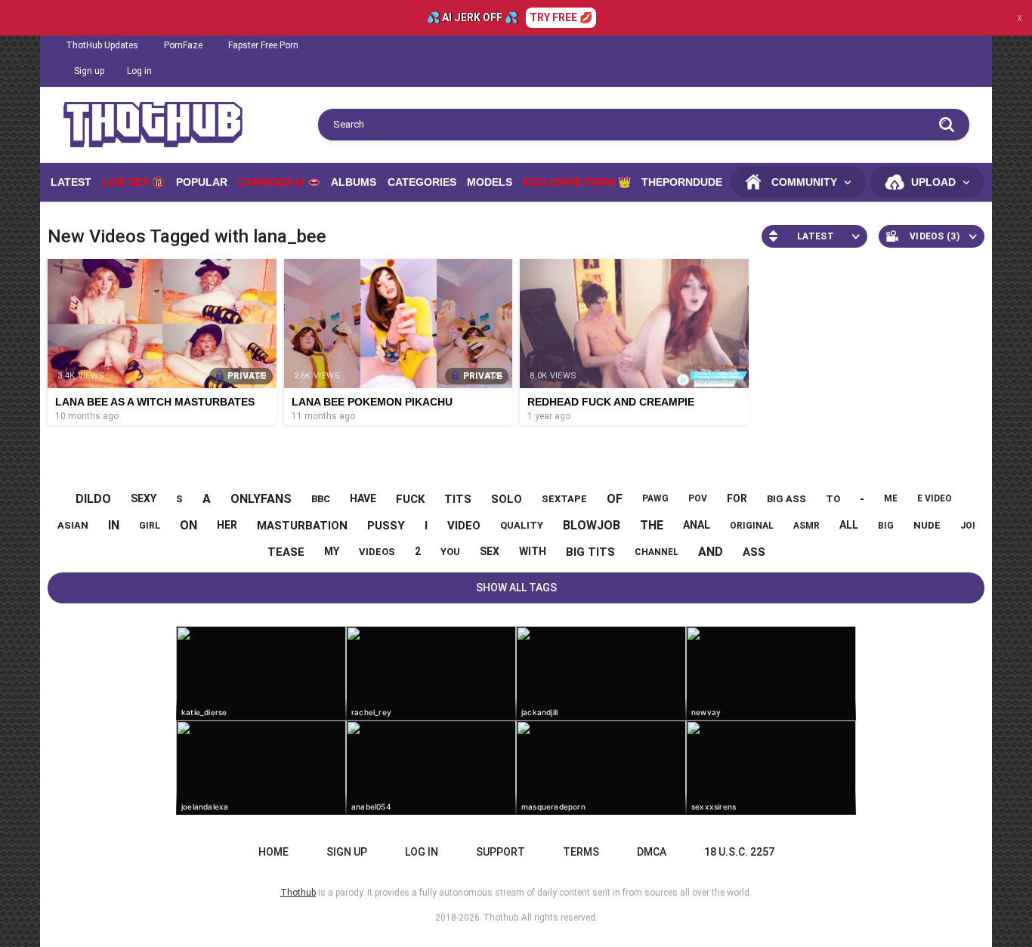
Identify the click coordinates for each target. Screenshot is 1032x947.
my (331, 551)
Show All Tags (516, 587)
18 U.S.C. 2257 (739, 852)
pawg (655, 498)
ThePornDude (681, 182)
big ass (786, 498)
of (615, 499)
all (848, 525)
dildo (93, 499)
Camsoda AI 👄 (279, 182)
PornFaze (183, 45)
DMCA (651, 852)
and (710, 551)
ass (754, 552)
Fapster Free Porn (263, 45)
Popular (201, 182)
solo (506, 499)
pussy (386, 525)
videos (377, 551)
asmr (806, 525)
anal (696, 525)
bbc (320, 498)
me (891, 498)
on (188, 525)
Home (273, 852)
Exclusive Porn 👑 (577, 182)
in (113, 525)
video (463, 525)
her (227, 525)
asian (72, 525)
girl (149, 525)
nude (927, 525)
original (752, 525)
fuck (410, 499)
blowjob (591, 525)
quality (521, 525)
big (886, 525)
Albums (353, 182)
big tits (590, 552)
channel (656, 552)
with (532, 551)
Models (489, 182)
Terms (581, 852)
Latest (71, 182)
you (450, 551)
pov (697, 498)
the (651, 525)
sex (489, 551)
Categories (422, 182)
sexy (143, 498)
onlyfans (261, 499)
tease (285, 552)
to (833, 498)
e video (934, 498)
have (363, 498)
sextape (564, 498)
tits (457, 499)
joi (967, 525)
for (737, 498)
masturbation (302, 525)
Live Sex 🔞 (133, 182)
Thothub (500, 917)
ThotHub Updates (102, 45)
